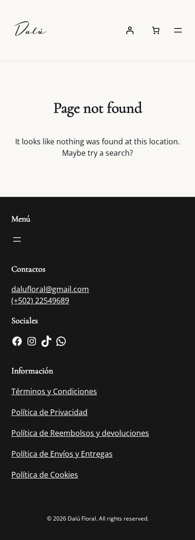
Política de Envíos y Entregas (62, 454)
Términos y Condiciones (54, 391)
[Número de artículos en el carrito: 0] (155, 30)
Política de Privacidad (49, 412)
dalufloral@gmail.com (50, 289)
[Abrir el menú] (178, 30)
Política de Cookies (44, 474)
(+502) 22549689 (40, 300)
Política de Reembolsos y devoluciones (80, 433)
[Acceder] (129, 30)
